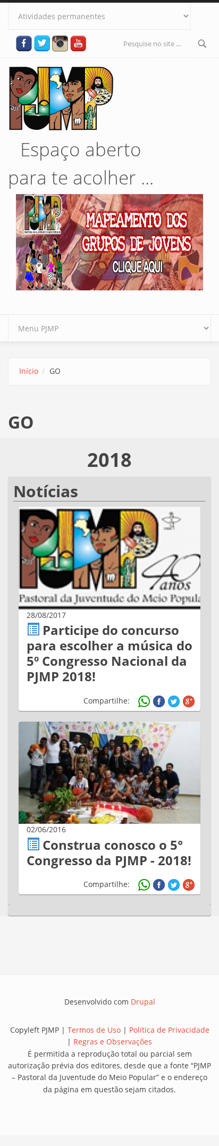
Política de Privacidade (169, 1030)
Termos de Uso (94, 1030)
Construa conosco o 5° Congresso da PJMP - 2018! (109, 852)
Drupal (143, 1002)
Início (28, 371)
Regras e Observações (112, 1041)
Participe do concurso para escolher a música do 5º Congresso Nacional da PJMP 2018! (109, 652)
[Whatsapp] (144, 701)
